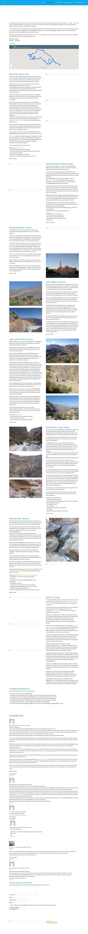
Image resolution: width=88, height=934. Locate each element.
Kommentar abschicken (14, 907)
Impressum (49, 921)
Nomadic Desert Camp (56, 213)
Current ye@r (12, 909)
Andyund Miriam (13, 847)
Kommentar (12, 894)
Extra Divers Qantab (55, 610)
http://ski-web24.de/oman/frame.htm (17, 815)
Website (11, 902)
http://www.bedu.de (42, 759)
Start (43, 2)
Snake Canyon (37, 542)
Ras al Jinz (11, 136)
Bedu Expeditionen (36, 34)
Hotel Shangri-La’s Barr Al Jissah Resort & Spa (26, 575)
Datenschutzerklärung (52, 922)
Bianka (10, 811)
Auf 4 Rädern (50, 2)
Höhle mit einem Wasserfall (17, 120)
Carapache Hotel (19, 147)
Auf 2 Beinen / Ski (68, 2)
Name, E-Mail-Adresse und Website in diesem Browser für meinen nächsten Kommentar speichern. (33, 905)
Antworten (11, 775)
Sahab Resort (19, 414)
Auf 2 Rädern (59, 2)
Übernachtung (78, 2)
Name (11, 897)
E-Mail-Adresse (13, 900)
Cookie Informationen (52, 923)
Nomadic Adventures (52, 180)
